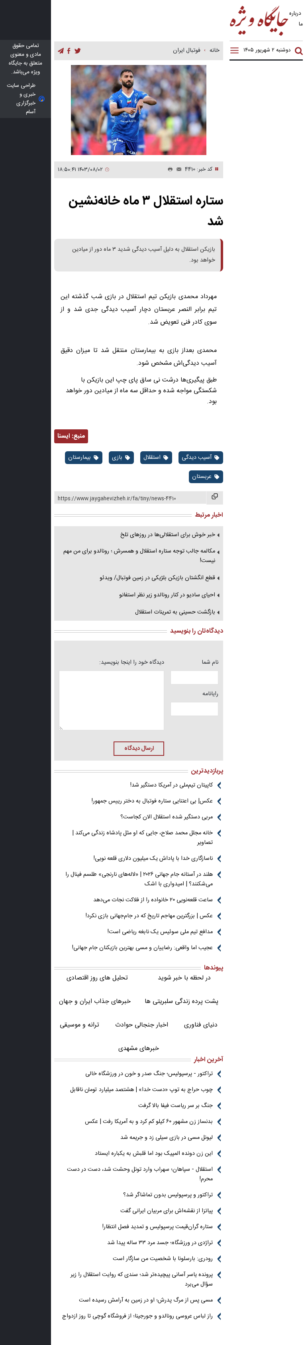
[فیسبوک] (69, 51)
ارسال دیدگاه (139, 748)
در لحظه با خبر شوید (184, 978)
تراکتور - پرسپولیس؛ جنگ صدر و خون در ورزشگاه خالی (149, 1074)
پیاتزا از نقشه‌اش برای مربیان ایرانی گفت (166, 1211)
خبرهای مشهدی (138, 1048)
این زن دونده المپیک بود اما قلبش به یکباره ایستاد (154, 1153)
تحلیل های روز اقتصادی (97, 978)
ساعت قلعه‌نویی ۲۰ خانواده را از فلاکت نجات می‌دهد (153, 900)
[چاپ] (168, 170)
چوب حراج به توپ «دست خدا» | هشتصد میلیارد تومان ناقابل (141, 1090)
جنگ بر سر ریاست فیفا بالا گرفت (175, 1106)
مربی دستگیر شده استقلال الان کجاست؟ (166, 817)
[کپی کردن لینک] (214, 498)
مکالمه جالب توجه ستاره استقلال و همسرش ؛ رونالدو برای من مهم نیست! (139, 556)
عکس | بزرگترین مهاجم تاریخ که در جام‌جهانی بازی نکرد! (149, 916)
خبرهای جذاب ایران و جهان (95, 1001)
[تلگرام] (61, 51)
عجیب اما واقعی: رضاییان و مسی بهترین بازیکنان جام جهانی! (142, 948)
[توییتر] (78, 51)
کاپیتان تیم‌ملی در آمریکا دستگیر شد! (171, 785)
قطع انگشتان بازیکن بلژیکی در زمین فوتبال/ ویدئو (157, 578)
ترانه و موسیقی (79, 1025)
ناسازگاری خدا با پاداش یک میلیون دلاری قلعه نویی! (153, 858)
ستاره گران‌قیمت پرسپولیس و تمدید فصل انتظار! (157, 1227)
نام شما (210, 662)
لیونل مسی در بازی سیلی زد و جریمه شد (166, 1137)
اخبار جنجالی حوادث (141, 1025)
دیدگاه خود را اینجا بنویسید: (131, 662)
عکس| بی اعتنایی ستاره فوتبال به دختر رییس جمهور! (152, 801)
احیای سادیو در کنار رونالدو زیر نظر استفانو (167, 595)
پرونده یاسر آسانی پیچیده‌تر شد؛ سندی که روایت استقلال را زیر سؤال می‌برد (142, 1279)
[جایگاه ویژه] (259, 35)
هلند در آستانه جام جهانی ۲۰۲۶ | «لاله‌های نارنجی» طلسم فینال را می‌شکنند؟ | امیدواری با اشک (139, 879)
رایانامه (210, 694)
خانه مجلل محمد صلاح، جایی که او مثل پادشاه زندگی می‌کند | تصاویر (142, 838)
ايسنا (63, 436)
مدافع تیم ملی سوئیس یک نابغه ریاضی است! (160, 932)
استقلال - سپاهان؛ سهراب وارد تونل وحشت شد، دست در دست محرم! (140, 1174)
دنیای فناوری (201, 1025)
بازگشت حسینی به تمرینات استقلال (175, 612)
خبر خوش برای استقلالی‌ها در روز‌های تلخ (167, 535)
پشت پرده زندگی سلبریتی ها (181, 1001)
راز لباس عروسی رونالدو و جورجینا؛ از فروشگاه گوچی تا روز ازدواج (137, 1316)
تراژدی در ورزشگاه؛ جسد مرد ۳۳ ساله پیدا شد (160, 1243)
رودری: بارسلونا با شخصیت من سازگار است (163, 1259)
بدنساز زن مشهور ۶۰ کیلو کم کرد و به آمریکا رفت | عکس (149, 1122)
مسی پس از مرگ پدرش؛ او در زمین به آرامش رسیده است (146, 1300)
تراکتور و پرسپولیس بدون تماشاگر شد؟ (168, 1195)
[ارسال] (177, 170)
